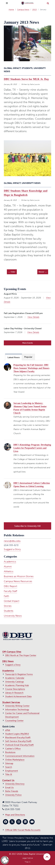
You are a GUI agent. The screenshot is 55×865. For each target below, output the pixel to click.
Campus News (23, 9)
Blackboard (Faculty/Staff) (17, 737)
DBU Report (10, 586)
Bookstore (10, 752)
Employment (11, 770)
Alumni (8, 566)
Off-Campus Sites (11, 651)
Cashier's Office (13, 748)
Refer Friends (11, 791)
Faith (6, 596)
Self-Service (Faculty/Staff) (18, 741)
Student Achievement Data (18, 696)
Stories (7, 605)
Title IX (8, 774)
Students (8, 610)
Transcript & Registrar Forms (19, 674)
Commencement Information (19, 756)
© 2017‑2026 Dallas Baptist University (27, 854)
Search (8, 767)
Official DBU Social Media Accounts (22, 830)
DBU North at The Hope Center (20, 655)
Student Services (11, 702)
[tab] (13, 357)
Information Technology (17, 709)
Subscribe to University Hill (27, 526)
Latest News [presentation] (13, 357)
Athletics (8, 571)
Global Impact (11, 600)
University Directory (14, 784)
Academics (10, 561)
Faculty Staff (10, 591)
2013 (34, 9)
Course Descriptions (15, 689)
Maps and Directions (15, 814)
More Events (27, 343)
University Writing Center (17, 706)
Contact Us (8, 780)
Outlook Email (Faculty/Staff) (19, 745)
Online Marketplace (14, 759)
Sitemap (9, 763)
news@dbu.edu (12, 540)
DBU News (8, 661)
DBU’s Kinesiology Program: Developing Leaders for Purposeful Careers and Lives (32, 448)
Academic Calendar (14, 678)
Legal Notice (27, 858)
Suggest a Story (12, 549)
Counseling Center (14, 720)
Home (11, 9)
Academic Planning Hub (17, 685)
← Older (11, 272)
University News (13, 615)
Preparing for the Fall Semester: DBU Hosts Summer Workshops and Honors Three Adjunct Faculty (31, 368)
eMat (7, 730)
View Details (33, 317)
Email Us (9, 787)
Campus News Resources (18, 581)
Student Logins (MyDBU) (17, 734)
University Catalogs (14, 681)
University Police (13, 795)
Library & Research (14, 692)
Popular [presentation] (28, 357)
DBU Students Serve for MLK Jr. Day (26, 79)
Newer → (43, 272)
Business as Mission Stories (18, 576)
